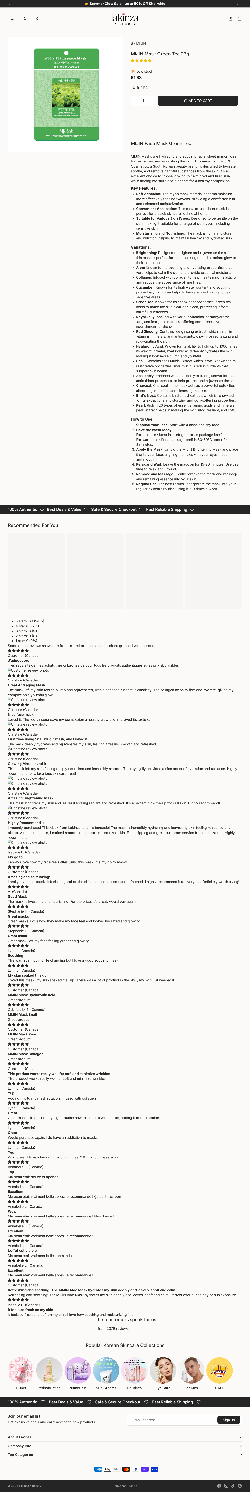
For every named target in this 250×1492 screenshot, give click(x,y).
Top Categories (20, 1455)
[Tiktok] (233, 1485)
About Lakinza (20, 1437)
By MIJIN (138, 43)
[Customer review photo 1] (125, 670)
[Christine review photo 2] (125, 783)
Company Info (19, 1446)
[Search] (25, 18)
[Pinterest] (240, 1485)
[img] (18, 651)
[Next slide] (238, 1373)
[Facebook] (219, 1485)
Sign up (229, 1420)
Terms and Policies (125, 1486)
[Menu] (12, 18)
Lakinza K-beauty (30, 1485)
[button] (142, 60)
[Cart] (239, 18)
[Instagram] (226, 1485)
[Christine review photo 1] (125, 699)
